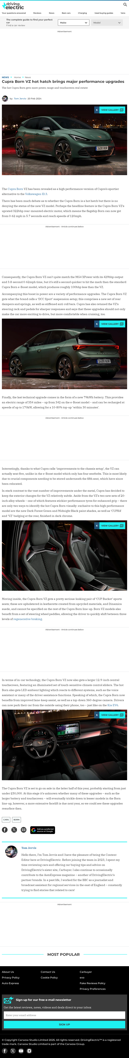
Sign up (64, 1024)
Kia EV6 (112, 705)
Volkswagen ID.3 (36, 194)
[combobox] (59, 23)
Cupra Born (15, 189)
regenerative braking (27, 619)
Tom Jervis (20, 98)
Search (125, 4)
